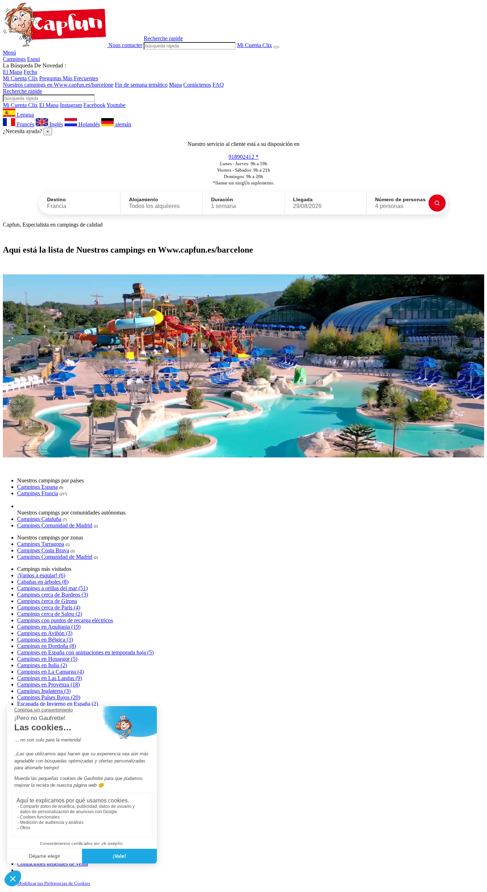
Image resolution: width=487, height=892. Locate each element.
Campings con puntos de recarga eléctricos (65, 620)
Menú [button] (9, 53)
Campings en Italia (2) (42, 665)
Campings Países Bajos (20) (48, 697)
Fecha (30, 72)
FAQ (218, 85)
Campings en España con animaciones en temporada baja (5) (85, 652)
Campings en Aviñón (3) (44, 633)
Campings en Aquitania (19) (49, 627)
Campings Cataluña (39, 519)
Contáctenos (197, 85)
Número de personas (400, 199)
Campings (14, 59)
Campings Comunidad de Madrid (54, 525)
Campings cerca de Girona (47, 601)
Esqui (33, 59)
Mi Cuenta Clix (20, 78)
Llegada (303, 199)
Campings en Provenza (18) (48, 684)
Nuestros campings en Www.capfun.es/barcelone (58, 85)
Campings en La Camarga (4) (50, 672)
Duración (222, 199)
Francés (24, 124)
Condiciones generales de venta (52, 864)
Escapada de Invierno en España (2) (57, 704)
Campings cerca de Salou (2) (49, 614)
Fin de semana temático (141, 85)
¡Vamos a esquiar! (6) (41, 575)
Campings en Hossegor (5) (47, 659)
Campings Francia (37, 493)
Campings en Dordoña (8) (46, 646)
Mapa (175, 85)
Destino (56, 199)
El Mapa (12, 72)
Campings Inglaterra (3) (44, 691)
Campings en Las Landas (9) (49, 678)
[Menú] (276, 47)
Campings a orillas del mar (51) (52, 588)
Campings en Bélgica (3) (45, 640)
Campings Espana (37, 487)
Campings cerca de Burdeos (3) (52, 595)
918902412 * (243, 157)
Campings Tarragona (40, 544)
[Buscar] (437, 203)
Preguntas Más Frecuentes (68, 78)
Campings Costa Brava (43, 550)
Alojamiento (143, 199)
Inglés (55, 124)
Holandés (88, 124)
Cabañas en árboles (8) (42, 582)
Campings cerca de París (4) (48, 607)
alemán (122, 124)
